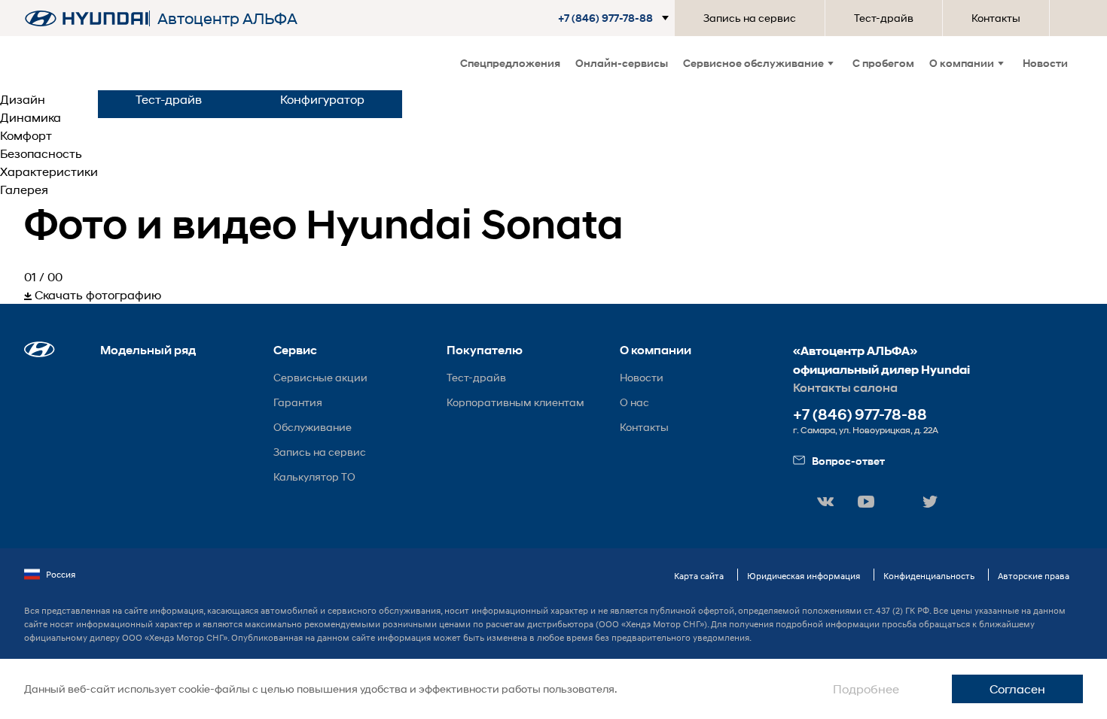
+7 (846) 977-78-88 (860, 414)
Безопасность (41, 153)
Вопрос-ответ (848, 460)
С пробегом (883, 62)
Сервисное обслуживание (753, 62)
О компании (961, 62)
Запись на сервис (749, 17)
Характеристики (49, 171)
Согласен (1017, 688)
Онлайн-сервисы (621, 62)
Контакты (995, 17)
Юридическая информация (803, 575)
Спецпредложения (510, 62)
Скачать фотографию (96, 294)
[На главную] (86, 18)
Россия (60, 574)
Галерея (24, 189)
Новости (1045, 62)
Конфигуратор (322, 99)
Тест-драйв (883, 17)
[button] (616, 18)
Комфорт (26, 135)
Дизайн (22, 99)
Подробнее (866, 688)
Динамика (30, 117)
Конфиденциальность (928, 575)
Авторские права (1033, 575)
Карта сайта (699, 575)
